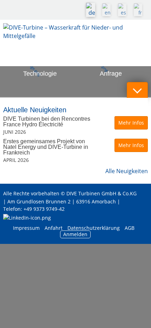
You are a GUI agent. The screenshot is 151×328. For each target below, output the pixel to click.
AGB (129, 228)
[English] (108, 10)
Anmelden (75, 234)
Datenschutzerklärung (94, 228)
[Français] (139, 10)
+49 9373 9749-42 (44, 209)
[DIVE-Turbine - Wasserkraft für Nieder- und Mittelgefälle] (75, 37)
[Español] (124, 10)
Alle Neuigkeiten (126, 171)
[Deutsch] (92, 10)
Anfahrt (54, 228)
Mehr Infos (131, 122)
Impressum (26, 228)
